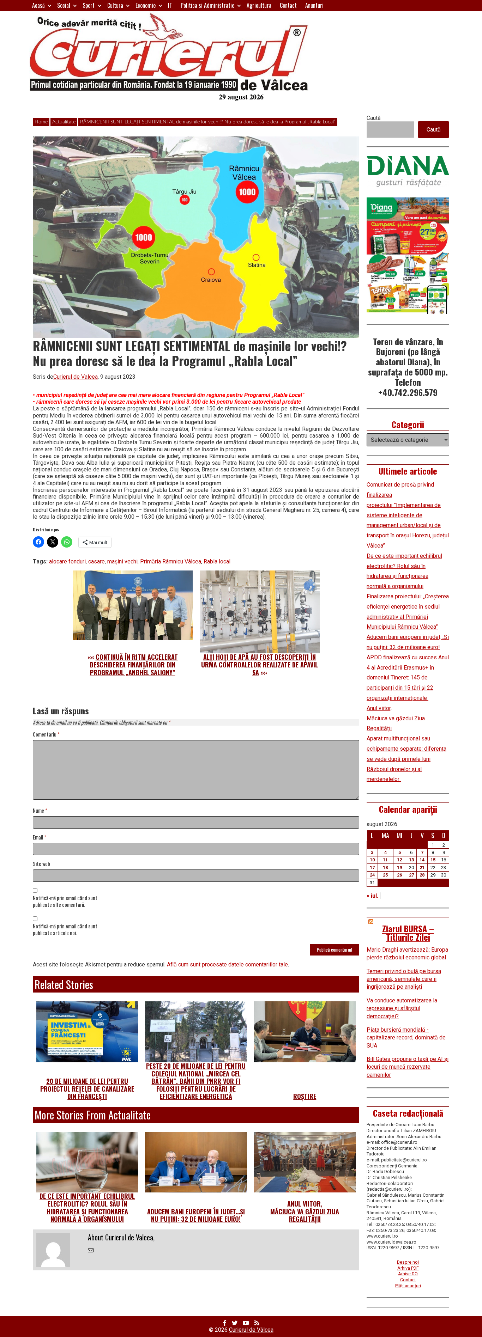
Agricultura (259, 5)
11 (385, 859)
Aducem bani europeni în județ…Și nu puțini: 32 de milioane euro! (196, 1215)
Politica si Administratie (207, 5)
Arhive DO (408, 1273)
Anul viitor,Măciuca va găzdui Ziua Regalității (304, 1211)
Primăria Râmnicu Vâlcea (170, 561)
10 (372, 859)
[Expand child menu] (50, 5)
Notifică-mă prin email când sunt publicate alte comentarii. (65, 901)
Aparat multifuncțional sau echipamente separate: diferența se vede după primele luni (406, 748)
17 (372, 867)
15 (432, 859)
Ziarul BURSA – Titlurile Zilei (408, 932)
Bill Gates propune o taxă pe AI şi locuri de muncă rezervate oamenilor (407, 1067)
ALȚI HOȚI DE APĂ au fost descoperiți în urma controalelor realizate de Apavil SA (259, 664)
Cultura (115, 5)
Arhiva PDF (408, 1268)
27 (411, 875)
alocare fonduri (67, 561)
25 (385, 875)
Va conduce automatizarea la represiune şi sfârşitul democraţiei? (402, 1008)
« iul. (372, 895)
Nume (40, 810)
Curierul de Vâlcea (251, 1329)
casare (96, 561)
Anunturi (314, 5)
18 (385, 867)
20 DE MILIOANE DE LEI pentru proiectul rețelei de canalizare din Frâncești (87, 1088)
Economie (145, 5)
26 (399, 875)
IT (170, 5)
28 (422, 875)
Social (63, 5)
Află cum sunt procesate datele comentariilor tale (227, 964)
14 (422, 859)
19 (399, 867)
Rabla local (217, 561)
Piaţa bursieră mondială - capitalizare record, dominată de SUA (406, 1037)
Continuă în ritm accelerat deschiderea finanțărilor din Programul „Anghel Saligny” (134, 664)
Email (39, 837)
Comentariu (46, 734)
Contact (288, 5)
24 (372, 875)
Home (41, 122)
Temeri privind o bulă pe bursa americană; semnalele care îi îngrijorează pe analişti (404, 979)
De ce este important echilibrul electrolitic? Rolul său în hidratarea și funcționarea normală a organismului (87, 1207)
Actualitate (64, 122)
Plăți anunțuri (408, 1285)
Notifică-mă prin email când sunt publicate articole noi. (65, 929)
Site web (41, 864)
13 (411, 859)
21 (422, 867)
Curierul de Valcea (75, 376)
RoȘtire (304, 1096)
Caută (374, 118)
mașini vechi (122, 561)
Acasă (38, 5)
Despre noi (408, 1262)
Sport (89, 5)
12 (399, 859)
